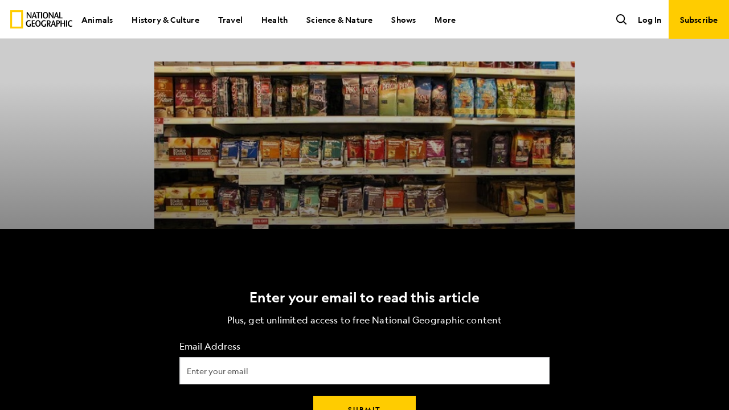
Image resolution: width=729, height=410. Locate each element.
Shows (403, 19)
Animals (97, 19)
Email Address (209, 346)
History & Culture (165, 19)
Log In (649, 19)
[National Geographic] (41, 19)
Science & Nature (339, 19)
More (445, 19)
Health (274, 19)
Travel (230, 19)
